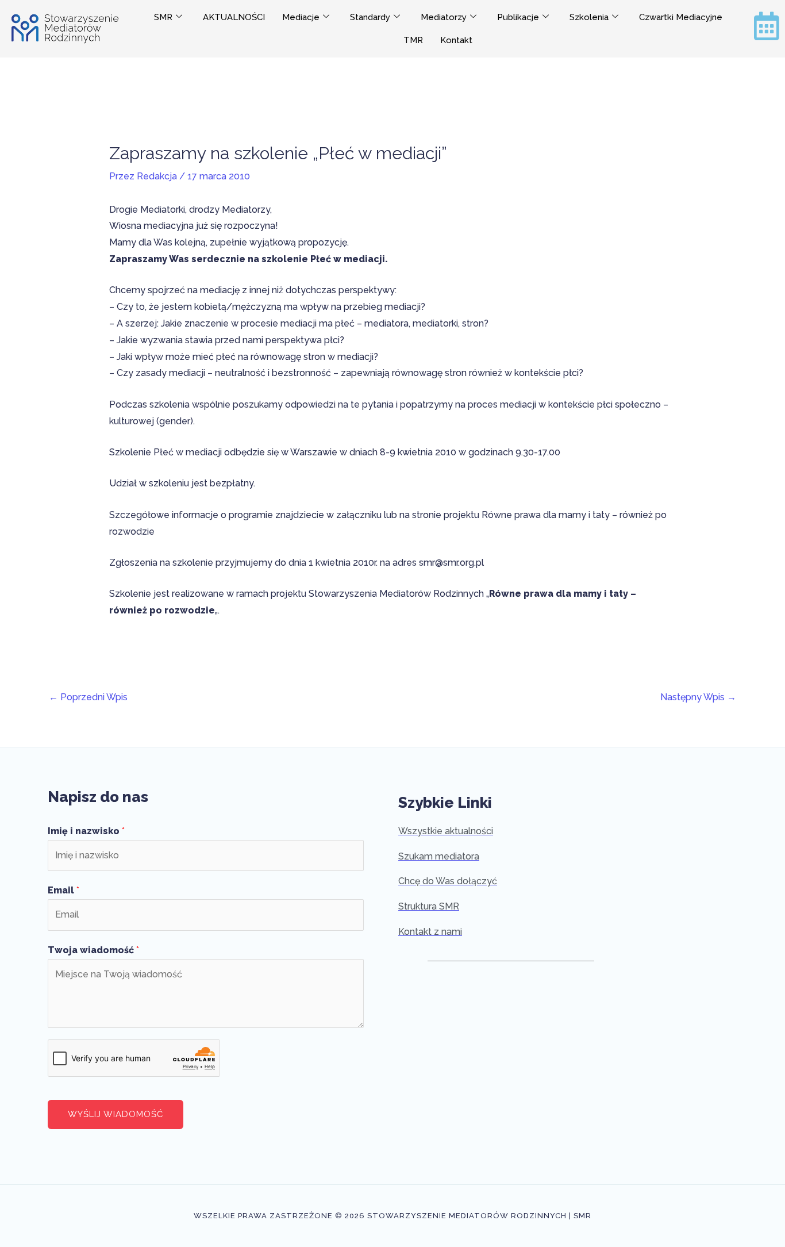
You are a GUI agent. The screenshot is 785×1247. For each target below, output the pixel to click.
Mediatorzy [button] (444, 17)
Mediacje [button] (301, 17)
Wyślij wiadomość (115, 1114)
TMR (413, 40)
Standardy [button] (370, 17)
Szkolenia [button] (589, 17)
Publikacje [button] (518, 17)
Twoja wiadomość (93, 950)
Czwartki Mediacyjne (680, 17)
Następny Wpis (698, 697)
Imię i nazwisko (86, 831)
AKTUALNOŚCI (234, 17)
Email (63, 890)
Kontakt (456, 40)
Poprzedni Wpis (88, 697)
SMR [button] (163, 17)
